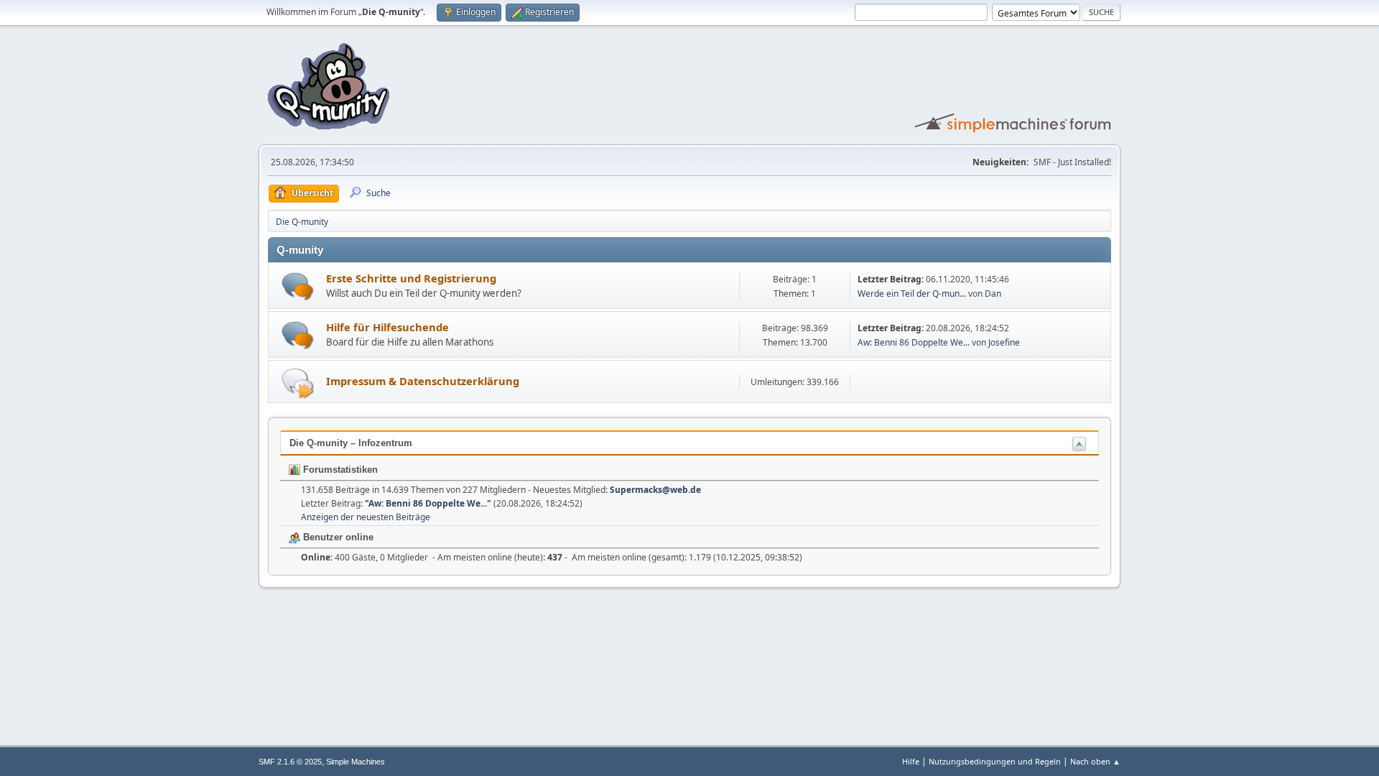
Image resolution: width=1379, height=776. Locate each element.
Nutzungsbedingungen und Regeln (995, 761)
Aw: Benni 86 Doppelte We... (914, 342)
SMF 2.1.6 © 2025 (290, 761)
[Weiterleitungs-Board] (298, 382)
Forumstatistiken (339, 469)
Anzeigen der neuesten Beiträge (365, 517)
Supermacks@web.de (655, 490)
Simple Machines (355, 761)
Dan (993, 293)
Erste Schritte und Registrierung (411, 278)
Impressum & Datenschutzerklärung (422, 381)
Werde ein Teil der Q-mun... (912, 293)
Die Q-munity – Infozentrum (350, 443)
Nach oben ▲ (1095, 761)
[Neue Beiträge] (298, 286)
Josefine (1004, 342)
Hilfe (910, 761)
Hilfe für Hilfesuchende (387, 327)
